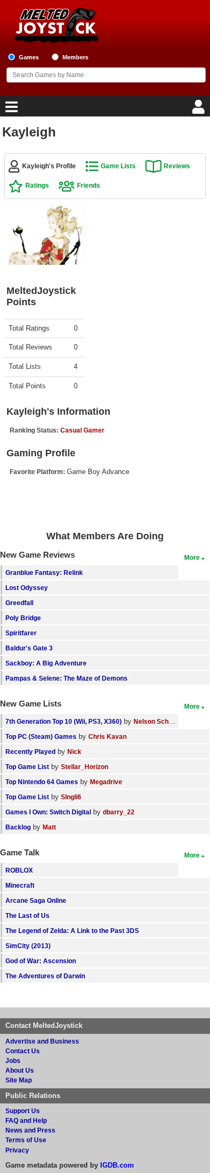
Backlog (18, 827)
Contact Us (22, 1050)
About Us (19, 1070)
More (192, 557)
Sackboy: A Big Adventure (46, 663)
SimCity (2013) (28, 945)
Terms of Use (25, 1139)
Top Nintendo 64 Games (41, 781)
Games (29, 57)
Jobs (12, 1060)
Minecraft (19, 885)
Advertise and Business (42, 1041)
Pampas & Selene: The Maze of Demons (66, 678)
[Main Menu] (10, 110)
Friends (88, 185)
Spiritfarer (21, 632)
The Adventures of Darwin (45, 975)
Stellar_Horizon (84, 766)
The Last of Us (27, 915)
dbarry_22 (119, 811)
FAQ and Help (26, 1120)
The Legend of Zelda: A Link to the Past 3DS (72, 930)
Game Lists (118, 165)
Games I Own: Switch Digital (48, 811)
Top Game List (27, 766)
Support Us (22, 1110)
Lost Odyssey (26, 587)
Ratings (37, 185)
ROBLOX (19, 870)
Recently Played (30, 751)
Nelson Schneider (161, 721)
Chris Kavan (107, 736)
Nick (74, 751)
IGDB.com (117, 1165)
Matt (49, 827)
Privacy (17, 1150)
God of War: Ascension (40, 960)
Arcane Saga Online (35, 900)
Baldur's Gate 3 (29, 647)
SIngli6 (71, 796)
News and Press (30, 1130)
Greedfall (19, 602)
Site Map (18, 1079)
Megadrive (106, 781)
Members (75, 57)
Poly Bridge (23, 617)
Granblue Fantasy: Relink (44, 572)
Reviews (177, 165)
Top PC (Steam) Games (40, 736)
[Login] (200, 110)
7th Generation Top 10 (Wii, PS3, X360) (63, 721)
